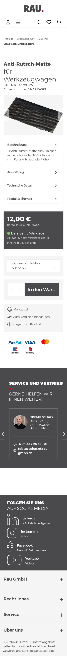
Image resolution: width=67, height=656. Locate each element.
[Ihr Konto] (8, 22)
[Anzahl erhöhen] (20, 289)
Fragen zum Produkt (27, 324)
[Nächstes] (60, 115)
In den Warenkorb (43, 289)
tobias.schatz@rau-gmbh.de (33, 451)
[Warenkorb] (58, 22)
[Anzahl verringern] (11, 289)
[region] (33, 115)
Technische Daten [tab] (19, 185)
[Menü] (18, 22)
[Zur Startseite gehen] (33, 8)
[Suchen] (39, 22)
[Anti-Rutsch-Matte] (33, 115)
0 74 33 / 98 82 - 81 (33, 444)
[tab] (32, 152)
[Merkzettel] (49, 22)
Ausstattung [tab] (15, 172)
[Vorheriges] (6, 115)
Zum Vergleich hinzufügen (31, 317)
